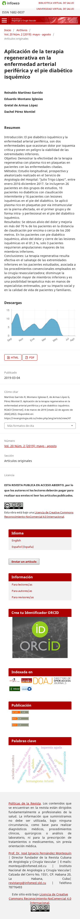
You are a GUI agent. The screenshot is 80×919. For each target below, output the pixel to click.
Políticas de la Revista (25, 803)
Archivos (21, 30)
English (16, 540)
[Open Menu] (4, 20)
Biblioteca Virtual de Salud (56, 2)
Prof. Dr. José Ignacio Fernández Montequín (40, 853)
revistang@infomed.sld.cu (27, 883)
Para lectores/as (22, 584)
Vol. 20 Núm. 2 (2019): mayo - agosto (27, 34)
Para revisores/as (23, 597)
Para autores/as (22, 591)
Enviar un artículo (24, 561)
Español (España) (23, 547)
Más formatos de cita (20, 426)
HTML (14, 357)
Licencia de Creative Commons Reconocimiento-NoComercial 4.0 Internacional (40, 898)
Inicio (7, 30)
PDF (31, 357)
